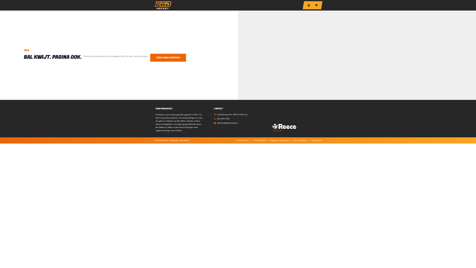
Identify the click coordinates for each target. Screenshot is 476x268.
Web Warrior (184, 140)
